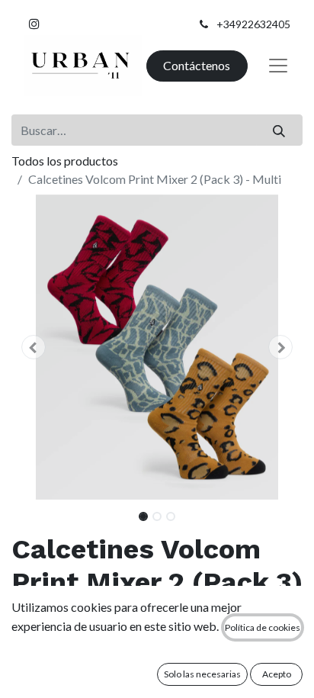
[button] (33, 347)
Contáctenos (196, 65)
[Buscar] (279, 129)
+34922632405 (253, 24)
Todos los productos (64, 160)
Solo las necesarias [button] (202, 674)
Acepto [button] (276, 674)
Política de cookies (262, 627)
